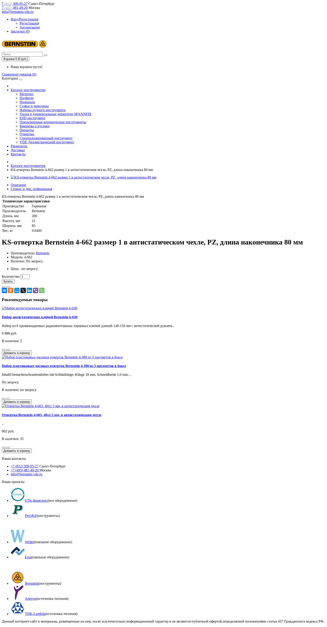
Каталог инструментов (28, 90)
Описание (18, 185)
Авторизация (30, 27)
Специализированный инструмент (46, 138)
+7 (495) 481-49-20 (25, 470)
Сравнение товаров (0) (19, 74)
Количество (11, 276)
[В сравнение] (8, 287)
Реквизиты (19, 146)
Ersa (28, 557)
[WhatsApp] (41, 290)
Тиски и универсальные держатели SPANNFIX (56, 114)
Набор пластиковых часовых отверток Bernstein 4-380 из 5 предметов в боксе (64, 366)
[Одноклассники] (10, 290)
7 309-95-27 (15, 4)
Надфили (27, 98)
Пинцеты (27, 130)
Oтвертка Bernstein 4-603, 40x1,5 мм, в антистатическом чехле (51, 415)
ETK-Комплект (36, 500)
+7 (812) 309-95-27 (24, 466)
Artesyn (30, 598)
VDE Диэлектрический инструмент (47, 142)
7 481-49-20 (15, 8)
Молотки (26, 94)
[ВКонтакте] (4, 290)
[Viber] (35, 290)
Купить (8, 281)
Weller (29, 542)
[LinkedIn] (29, 290)
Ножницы (27, 102)
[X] (23, 290)
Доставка (18, 150)
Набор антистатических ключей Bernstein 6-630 (39, 317)
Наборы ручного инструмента (42, 110)
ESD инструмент (32, 118)
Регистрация (29, 23)
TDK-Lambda (35, 614)
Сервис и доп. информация (31, 189)
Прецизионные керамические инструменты (53, 122)
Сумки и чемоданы (34, 106)
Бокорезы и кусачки (35, 126)
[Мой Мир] (17, 290)
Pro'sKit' (31, 516)
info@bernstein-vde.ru (17, 12)
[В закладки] (3, 287)
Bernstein (42, 253)
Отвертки (27, 134)
